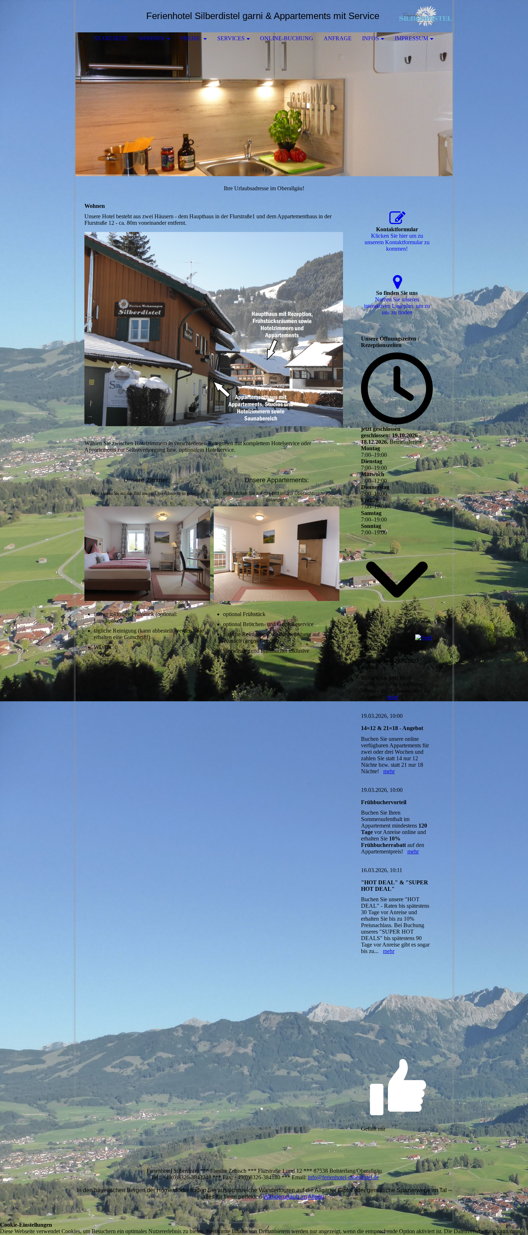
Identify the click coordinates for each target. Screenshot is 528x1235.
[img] (426, 16)
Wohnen (152, 38)
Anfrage (338, 38)
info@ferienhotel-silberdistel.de (343, 1177)
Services (231, 38)
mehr (392, 697)
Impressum (411, 38)
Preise (191, 38)
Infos (370, 38)
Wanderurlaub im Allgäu (293, 1197)
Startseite (111, 38)
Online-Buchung (286, 38)
